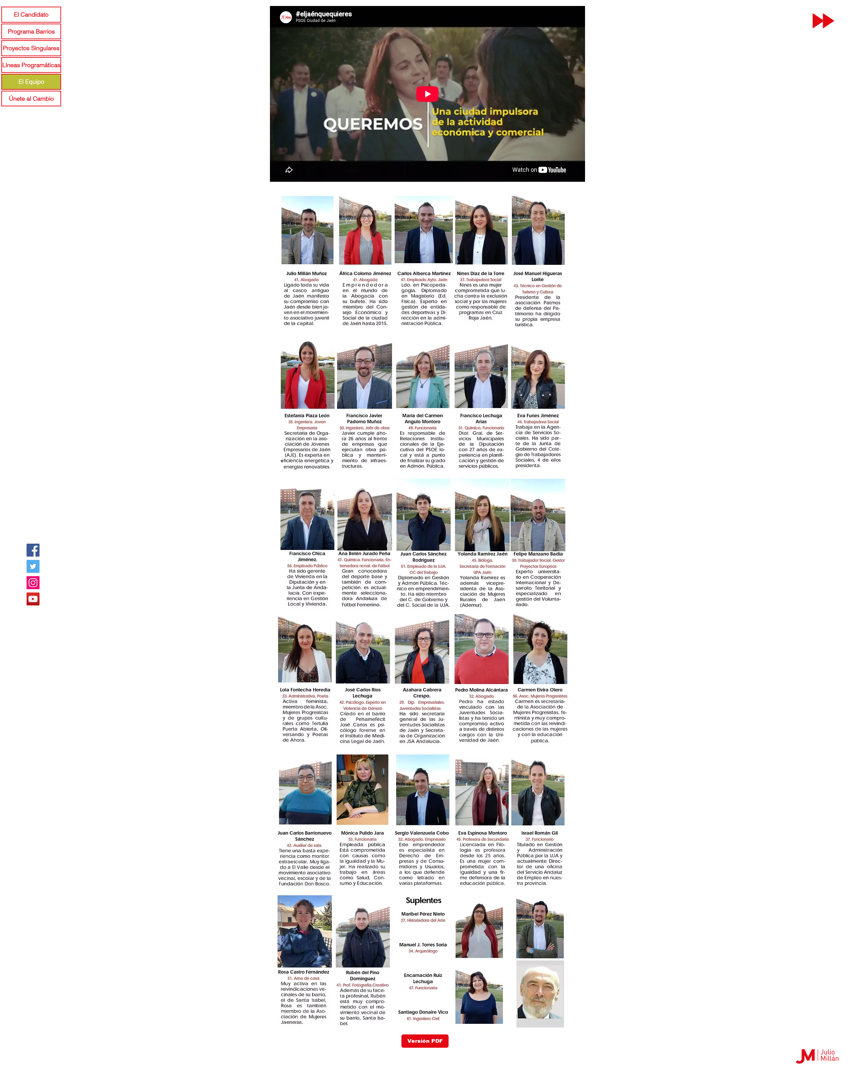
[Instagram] (33, 582)
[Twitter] (33, 566)
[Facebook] (33, 550)
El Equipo (31, 81)
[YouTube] (33, 598)
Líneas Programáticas (31, 65)
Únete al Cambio (31, 98)
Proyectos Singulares (31, 48)
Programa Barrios (31, 31)
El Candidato (31, 14)
